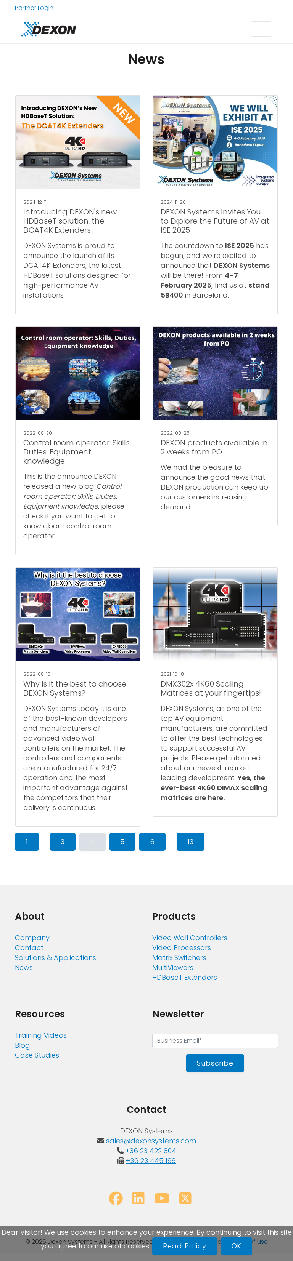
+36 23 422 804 (151, 1150)
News (24, 967)
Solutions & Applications (55, 957)
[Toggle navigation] (261, 29)
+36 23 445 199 (151, 1160)
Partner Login (34, 7)
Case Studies (37, 1055)
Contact (29, 947)
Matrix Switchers (179, 957)
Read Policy (184, 1246)
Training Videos (41, 1035)
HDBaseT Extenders (184, 977)
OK (237, 1246)
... (44, 841)
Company (32, 938)
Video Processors (181, 947)
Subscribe (215, 1063)
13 (190, 842)
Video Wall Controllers (189, 938)
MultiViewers (172, 967)
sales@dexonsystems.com (151, 1141)
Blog (22, 1045)
